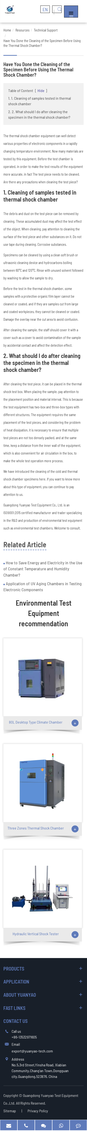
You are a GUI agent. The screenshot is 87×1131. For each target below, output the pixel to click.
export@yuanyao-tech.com (32, 1051)
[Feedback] (78, 1125)
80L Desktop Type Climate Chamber (35, 722)
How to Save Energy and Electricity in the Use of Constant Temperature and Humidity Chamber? (42, 569)
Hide (40, 90)
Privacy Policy (38, 1110)
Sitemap (9, 1110)
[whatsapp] (60, 1125)
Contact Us (15, 1021)
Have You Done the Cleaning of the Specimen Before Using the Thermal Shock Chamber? (42, 43)
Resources (22, 30)
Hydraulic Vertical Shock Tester (36, 933)
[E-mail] (8, 1125)
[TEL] (26, 1125)
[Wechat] (43, 1125)
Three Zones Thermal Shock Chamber (35, 828)
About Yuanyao (19, 995)
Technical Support (46, 30)
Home (7, 30)
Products (13, 968)
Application (16, 981)
